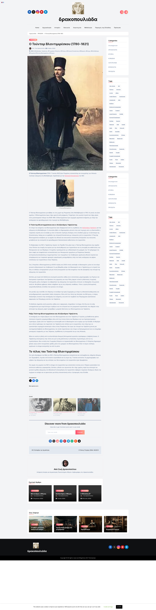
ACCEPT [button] (119, 607)
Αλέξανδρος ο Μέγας (64, 494)
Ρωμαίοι (118, 152)
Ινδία (118, 124)
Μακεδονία (111, 138)
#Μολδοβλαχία (95, 51)
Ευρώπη (118, 121)
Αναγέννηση (122, 96)
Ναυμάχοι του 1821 (82, 412)
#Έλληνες (63, 51)
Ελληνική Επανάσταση (72, 176)
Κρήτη (110, 131)
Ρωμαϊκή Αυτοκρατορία (114, 156)
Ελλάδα (121, 114)
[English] (2, 2)
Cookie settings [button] (108, 607)
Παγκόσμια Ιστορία (113, 145)
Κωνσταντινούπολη (114, 135)
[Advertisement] (49, 584)
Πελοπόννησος (113, 149)
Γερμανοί (117, 110)
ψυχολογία (121, 166)
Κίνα (116, 128)
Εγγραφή (80, 432)
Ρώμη (116, 159)
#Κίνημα (88, 51)
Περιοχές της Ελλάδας (103, 27)
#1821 (32, 51)
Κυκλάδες (117, 131)
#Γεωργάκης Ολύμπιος (54, 51)
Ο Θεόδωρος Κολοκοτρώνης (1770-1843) (64, 412)
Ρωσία (110, 159)
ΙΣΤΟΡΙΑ (111, 54)
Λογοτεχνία (77, 27)
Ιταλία (110, 128)
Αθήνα (117, 93)
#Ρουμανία (32, 53)
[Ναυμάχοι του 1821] (89, 404)
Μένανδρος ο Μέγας (38, 494)
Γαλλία (111, 110)
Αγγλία (111, 93)
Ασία (119, 100)
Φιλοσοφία (118, 163)
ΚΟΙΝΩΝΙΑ (111, 58)
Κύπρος (123, 135)
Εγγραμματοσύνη (112, 529)
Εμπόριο (111, 121)
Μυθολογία (88, 27)
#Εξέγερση (82, 51)
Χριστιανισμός (112, 166)
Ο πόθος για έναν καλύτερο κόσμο (37, 528)
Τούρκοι (111, 163)
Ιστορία (57, 27)
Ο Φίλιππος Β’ (86, 494)
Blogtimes (82, 558)
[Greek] (3, 2)
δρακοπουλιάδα (78, 19)
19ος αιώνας (112, 86)
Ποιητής (111, 152)
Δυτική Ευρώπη (113, 114)
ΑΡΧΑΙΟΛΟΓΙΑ (112, 50)
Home (37, 27)
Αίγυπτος (118, 89)
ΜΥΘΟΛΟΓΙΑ (112, 67)
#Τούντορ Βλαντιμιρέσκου (42, 53)
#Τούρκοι (51, 53)
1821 (119, 86)
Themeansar (92, 558)
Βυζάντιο (111, 103)
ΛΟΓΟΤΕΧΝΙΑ (112, 63)
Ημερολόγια (85, 529)
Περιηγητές (121, 149)
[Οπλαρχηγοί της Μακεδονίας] (40, 404)
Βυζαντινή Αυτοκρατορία (115, 107)
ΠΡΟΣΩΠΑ (33, 39)
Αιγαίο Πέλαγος (113, 96)
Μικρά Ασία (119, 138)
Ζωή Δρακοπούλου (40, 48)
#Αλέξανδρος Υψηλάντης (40, 51)
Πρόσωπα (117, 27)
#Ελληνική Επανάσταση (72, 51)
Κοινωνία (67, 27)
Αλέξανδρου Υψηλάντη (89, 228)
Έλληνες (111, 89)
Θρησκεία (111, 124)
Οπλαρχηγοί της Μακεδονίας (36, 412)
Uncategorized (112, 45)
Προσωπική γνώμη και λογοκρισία (64, 528)
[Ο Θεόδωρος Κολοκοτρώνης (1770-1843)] (64, 404)
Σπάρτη (122, 159)
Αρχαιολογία (46, 27)
